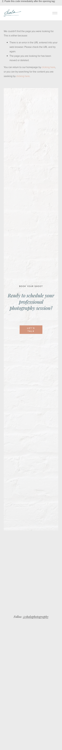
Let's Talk (31, 330)
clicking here (48, 67)
